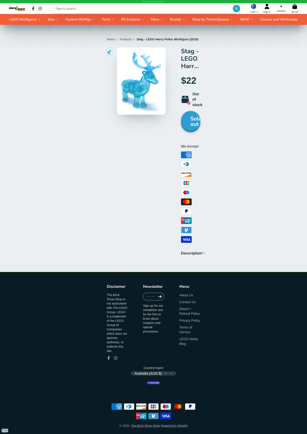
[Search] (236, 8)
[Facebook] (33, 8)
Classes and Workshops (279, 19)
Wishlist (281, 8)
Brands (175, 19)
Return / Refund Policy (189, 311)
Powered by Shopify (174, 425)
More (155, 19)
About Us (186, 295)
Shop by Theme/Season (210, 19)
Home (111, 39)
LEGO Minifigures (23, 19)
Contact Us (187, 302)
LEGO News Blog (188, 341)
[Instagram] (40, 8)
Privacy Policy (189, 320)
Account (267, 8)
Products (126, 39)
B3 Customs (130, 19)
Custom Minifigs (78, 19)
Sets (51, 19)
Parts (106, 19)
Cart (295, 8)
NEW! (244, 19)
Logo (17, 8)
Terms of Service (185, 329)
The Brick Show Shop (145, 425)
